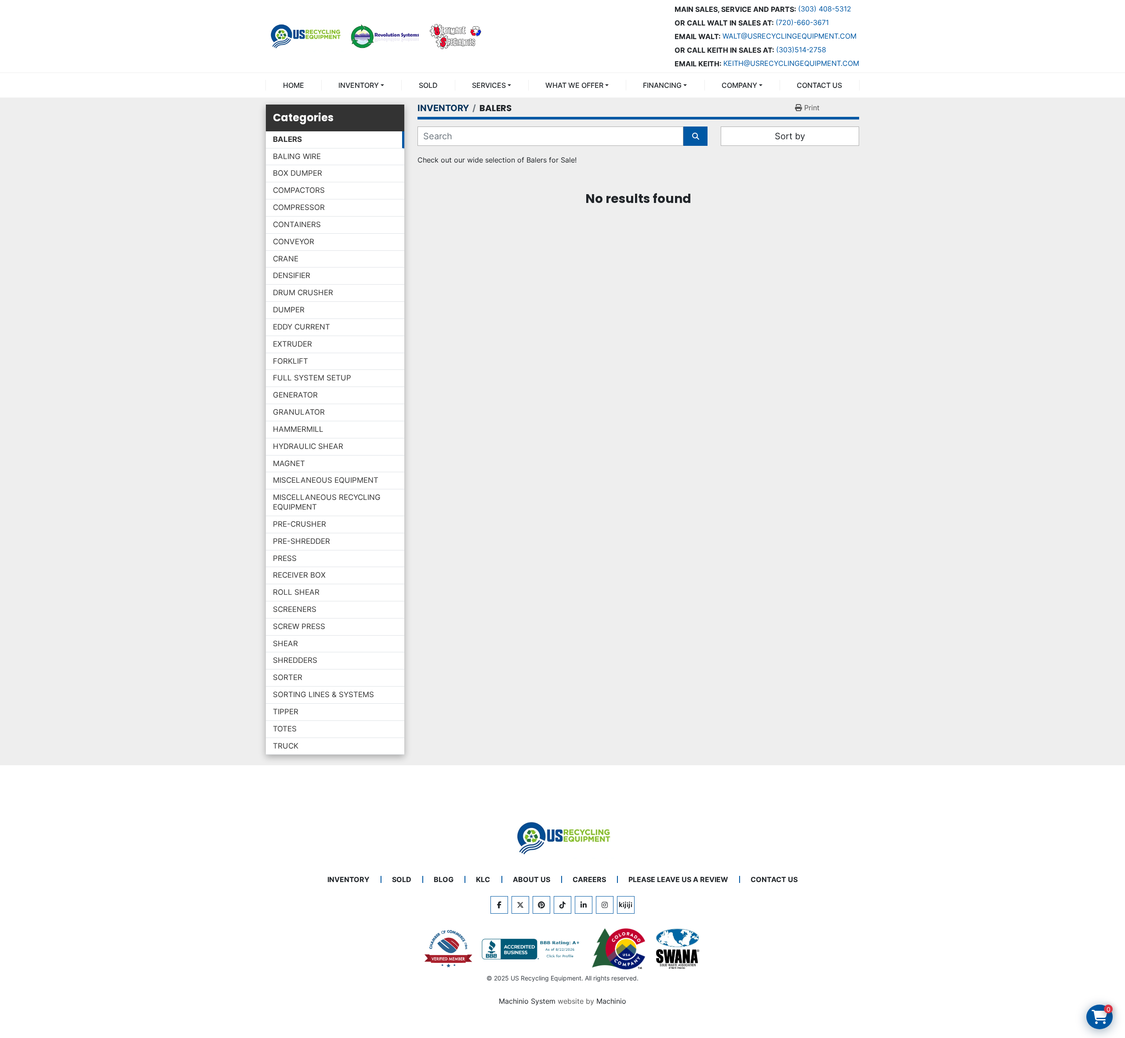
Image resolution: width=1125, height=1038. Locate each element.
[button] (361, 85)
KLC (483, 879)
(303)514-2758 (801, 49)
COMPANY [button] (739, 85)
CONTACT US (819, 85)
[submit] (695, 136)
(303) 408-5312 (824, 8)
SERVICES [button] (489, 85)
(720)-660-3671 (802, 22)
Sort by (790, 136)
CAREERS (589, 879)
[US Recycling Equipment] (562, 837)
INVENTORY (358, 85)
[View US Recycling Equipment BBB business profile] (532, 949)
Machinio (611, 1001)
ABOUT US (531, 879)
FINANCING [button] (662, 85)
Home (293, 85)
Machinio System (527, 1001)
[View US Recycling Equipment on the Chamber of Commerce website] (448, 949)
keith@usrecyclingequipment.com (791, 63)
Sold (428, 85)
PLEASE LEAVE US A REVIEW (678, 879)
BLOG (444, 879)
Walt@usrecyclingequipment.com (789, 36)
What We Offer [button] (574, 85)
